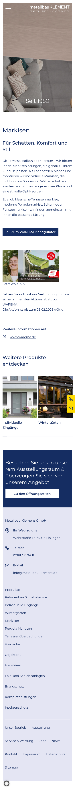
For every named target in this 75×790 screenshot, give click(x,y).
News (56, 741)
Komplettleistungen (20, 697)
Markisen (12, 620)
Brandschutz (15, 686)
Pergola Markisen (18, 628)
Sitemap (11, 767)
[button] (6, 783)
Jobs (42, 741)
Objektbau (13, 655)
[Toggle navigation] (8, 9)
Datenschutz (56, 754)
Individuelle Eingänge (22, 605)
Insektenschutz (16, 707)
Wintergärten (15, 613)
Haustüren (13, 665)
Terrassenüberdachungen (24, 636)
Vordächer (13, 644)
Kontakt (11, 754)
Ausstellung (41, 727)
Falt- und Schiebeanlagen (25, 676)
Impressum (31, 754)
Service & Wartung (19, 741)
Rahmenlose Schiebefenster (26, 597)
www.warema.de (23, 337)
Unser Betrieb (15, 727)
